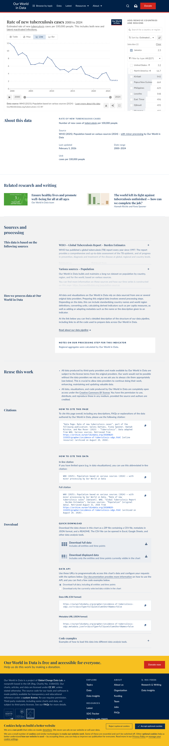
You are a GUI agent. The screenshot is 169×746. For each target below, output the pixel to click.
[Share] (112, 105)
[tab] (13, 37)
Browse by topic (44, 6)
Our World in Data (21, 6)
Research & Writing (151, 685)
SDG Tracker (92, 714)
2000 (17, 97)
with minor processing (132, 134)
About (96, 6)
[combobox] (128, 6)
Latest (69, 6)
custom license (30, 698)
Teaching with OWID (97, 719)
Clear (158, 44)
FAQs (46, 705)
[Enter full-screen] (119, 105)
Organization (120, 690)
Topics (89, 685)
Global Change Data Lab (50, 680)
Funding (118, 696)
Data (59, 6)
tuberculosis (91, 123)
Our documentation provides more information (108, 577)
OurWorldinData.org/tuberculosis (21, 107)
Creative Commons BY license (94, 393)
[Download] (106, 105)
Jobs (116, 707)
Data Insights (93, 696)
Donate (148, 6)
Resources (81, 6)
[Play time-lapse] (9, 97)
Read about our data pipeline (73, 330)
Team (116, 701)
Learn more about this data (87, 104)
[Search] (128, 6)
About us (118, 685)
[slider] (24, 97)
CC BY (40, 107)
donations (47, 730)
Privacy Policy (139, 737)
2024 (117, 97)
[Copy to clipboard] (142, 425)
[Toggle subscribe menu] (135, 6)
